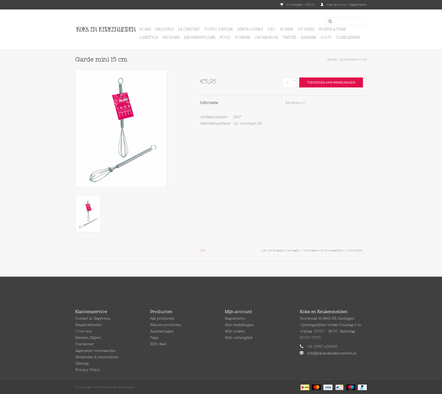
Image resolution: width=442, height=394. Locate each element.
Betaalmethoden (88, 325)
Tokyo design (218, 29)
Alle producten (162, 318)
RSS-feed (158, 344)
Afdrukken (355, 250)
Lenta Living (250, 29)
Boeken (242, 37)
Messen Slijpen (88, 337)
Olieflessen (348, 37)
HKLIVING (164, 29)
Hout (326, 37)
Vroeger (171, 37)
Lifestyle (148, 37)
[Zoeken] (328, 21)
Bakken (308, 37)
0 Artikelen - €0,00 (300, 4)
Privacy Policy (87, 370)
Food (225, 37)
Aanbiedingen (162, 331)
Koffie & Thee (332, 29)
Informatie (209, 102)
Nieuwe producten (165, 325)
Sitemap (82, 363)
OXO (271, 29)
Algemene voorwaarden (95, 350)
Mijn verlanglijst (238, 337)
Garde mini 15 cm (353, 59)
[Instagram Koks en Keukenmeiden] (230, 288)
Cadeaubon (266, 37)
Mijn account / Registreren (346, 4)
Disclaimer (84, 344)
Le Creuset (189, 29)
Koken (286, 29)
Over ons (83, 331)
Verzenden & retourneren (96, 357)
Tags (154, 337)
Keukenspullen (199, 37)
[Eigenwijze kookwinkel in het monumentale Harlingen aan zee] (106, 29)
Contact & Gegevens (92, 318)
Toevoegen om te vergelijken (324, 250)
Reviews (295, 102)
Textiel (289, 37)
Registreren (235, 318)
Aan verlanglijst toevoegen (280, 250)
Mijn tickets (235, 331)
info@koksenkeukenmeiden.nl (331, 353)
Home (145, 29)
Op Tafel (306, 29)
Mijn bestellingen (239, 325)
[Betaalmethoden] (304, 387)
